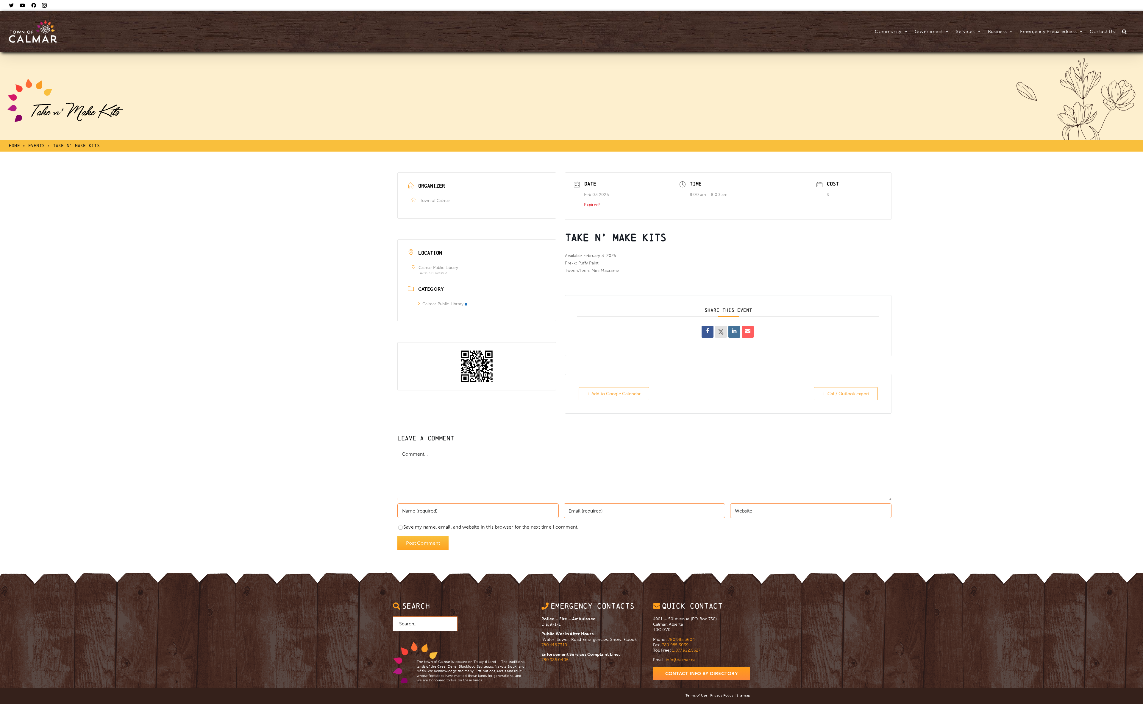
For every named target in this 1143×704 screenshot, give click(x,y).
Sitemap (743, 695)
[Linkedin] (734, 332)
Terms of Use (697, 695)
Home (14, 145)
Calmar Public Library (442, 303)
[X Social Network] (721, 332)
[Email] (748, 332)
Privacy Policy (721, 695)
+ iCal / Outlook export (845, 393)
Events (36, 145)
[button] (1124, 25)
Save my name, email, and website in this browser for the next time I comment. (490, 527)
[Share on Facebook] (707, 332)
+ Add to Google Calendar (614, 393)
